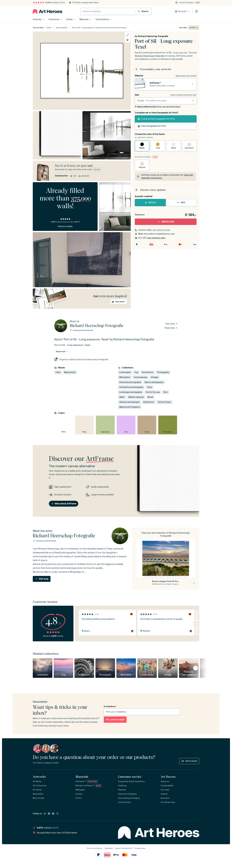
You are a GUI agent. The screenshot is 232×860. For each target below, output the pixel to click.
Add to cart (168, 221)
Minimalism (124, 377)
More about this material (186, 76)
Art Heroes (168, 776)
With (183, 202)
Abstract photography (129, 402)
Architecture (147, 372)
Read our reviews (65, 226)
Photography (163, 372)
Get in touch (191, 761)
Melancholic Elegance (129, 407)
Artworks (37, 19)
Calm (58, 372)
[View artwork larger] (127, 34)
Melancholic (70, 372)
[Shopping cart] (196, 11)
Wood (150, 397)
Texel (149, 387)
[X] (57, 813)
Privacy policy (140, 848)
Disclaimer (108, 848)
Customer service (129, 776)
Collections (53, 19)
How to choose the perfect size (183, 95)
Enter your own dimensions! (158, 106)
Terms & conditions (94, 848)
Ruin (165, 392)
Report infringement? (124, 848)
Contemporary (140, 377)
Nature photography (154, 382)
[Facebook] (53, 813)
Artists (69, 19)
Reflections (148, 402)
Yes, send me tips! (115, 719)
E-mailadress (110, 706)
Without (152, 202)
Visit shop (170, 323)
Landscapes (125, 372)
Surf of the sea (153, 392)
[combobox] (108, 11)
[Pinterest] (49, 813)
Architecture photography (131, 387)
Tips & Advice (102, 19)
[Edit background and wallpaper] (127, 40)
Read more (170, 327)
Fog (136, 372)
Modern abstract (136, 397)
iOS (75, 175)
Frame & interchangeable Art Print (158, 118)
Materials (84, 19)
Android (85, 175)
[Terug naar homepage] (47, 11)
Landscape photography (130, 392)
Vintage (154, 377)
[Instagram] (44, 813)
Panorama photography (130, 382)
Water (122, 397)
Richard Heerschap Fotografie (153, 36)
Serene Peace (164, 402)
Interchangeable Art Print (153, 126)
